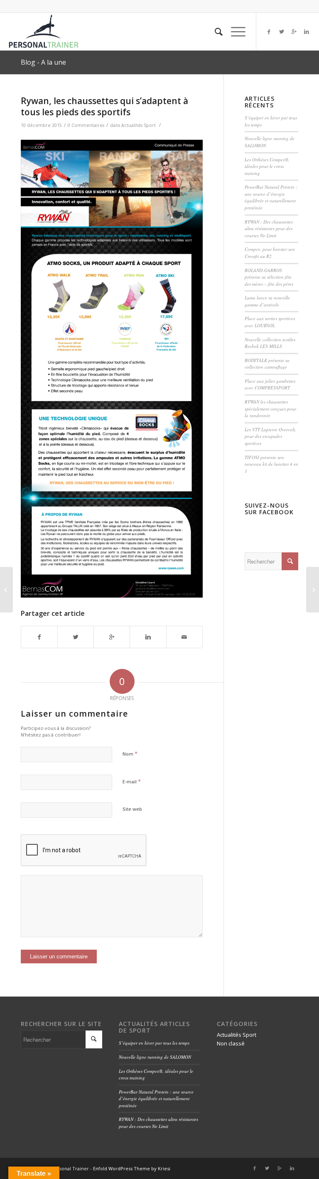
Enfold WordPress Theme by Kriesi (131, 1168)
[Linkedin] (306, 31)
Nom (130, 753)
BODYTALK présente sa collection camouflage (267, 363)
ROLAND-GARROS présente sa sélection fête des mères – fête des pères (269, 277)
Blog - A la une (43, 62)
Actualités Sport (138, 125)
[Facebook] (269, 31)
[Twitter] (281, 31)
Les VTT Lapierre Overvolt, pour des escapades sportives (270, 436)
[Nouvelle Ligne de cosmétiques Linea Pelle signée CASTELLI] (6, 590)
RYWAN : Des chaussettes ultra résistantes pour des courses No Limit (269, 228)
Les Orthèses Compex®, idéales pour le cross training (267, 166)
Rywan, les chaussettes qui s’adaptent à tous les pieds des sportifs (104, 106)
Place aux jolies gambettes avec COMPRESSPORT (270, 384)
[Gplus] (294, 31)
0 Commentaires (86, 125)
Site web (132, 809)
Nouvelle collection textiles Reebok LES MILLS (270, 343)
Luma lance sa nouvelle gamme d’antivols (267, 301)
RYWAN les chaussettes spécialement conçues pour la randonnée (270, 408)
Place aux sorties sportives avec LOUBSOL (270, 321)
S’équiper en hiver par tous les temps (154, 1043)
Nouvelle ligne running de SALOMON (155, 1057)
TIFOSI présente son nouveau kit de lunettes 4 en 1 (271, 464)
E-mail (132, 781)
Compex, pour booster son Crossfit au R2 (270, 252)
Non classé (231, 1043)
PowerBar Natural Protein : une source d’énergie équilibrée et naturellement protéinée (271, 197)
